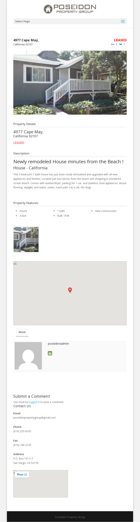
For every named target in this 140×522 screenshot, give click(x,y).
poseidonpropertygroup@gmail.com (34, 417)
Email (50, 353)
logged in (34, 402)
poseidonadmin (58, 344)
